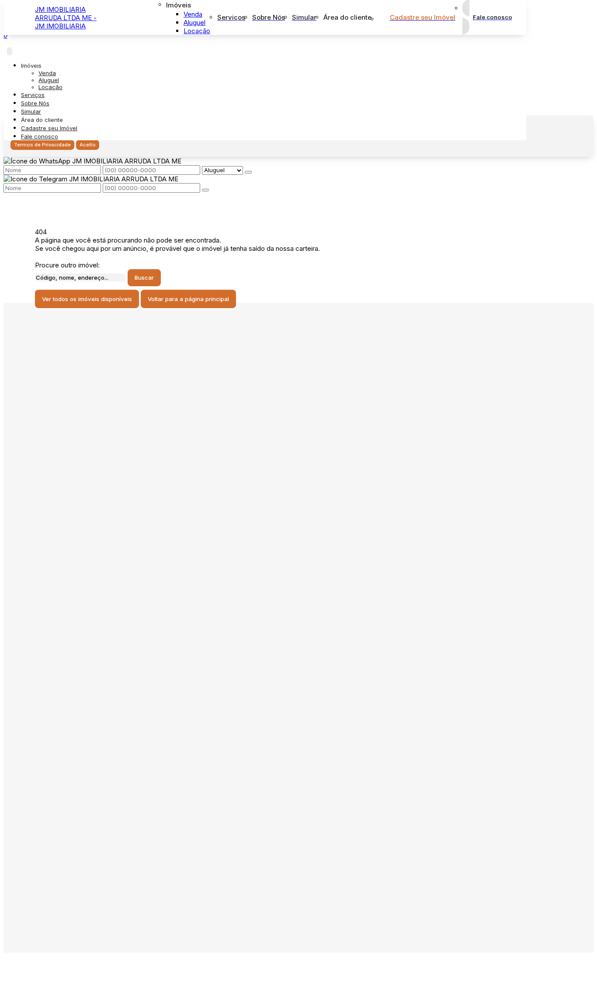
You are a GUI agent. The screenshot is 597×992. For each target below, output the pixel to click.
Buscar (144, 277)
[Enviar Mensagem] (205, 190)
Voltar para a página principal (188, 298)
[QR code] (49, 975)
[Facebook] (111, 438)
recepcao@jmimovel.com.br (89, 714)
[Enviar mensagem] (248, 172)
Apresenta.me (64, 964)
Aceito (88, 145)
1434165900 (66, 692)
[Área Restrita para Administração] (73, 975)
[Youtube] (111, 453)
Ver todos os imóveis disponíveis (87, 298)
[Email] (111, 468)
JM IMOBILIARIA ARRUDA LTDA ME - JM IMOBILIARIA (66, 17)
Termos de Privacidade (42, 145)
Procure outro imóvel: (67, 265)
